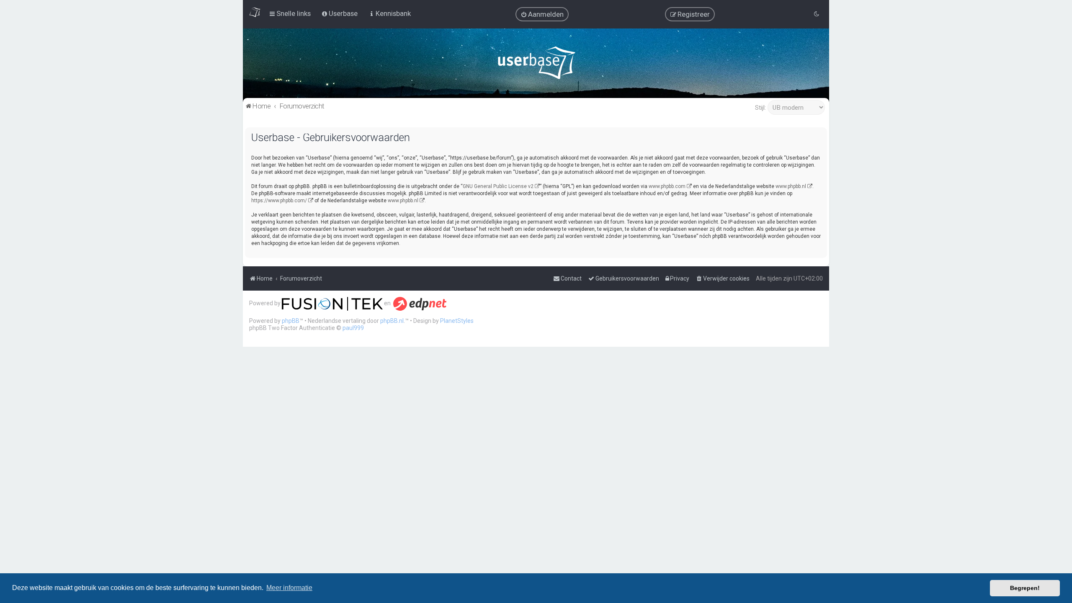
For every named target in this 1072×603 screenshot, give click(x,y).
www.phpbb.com (667, 186)
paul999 (353, 328)
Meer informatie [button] (289, 587)
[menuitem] (542, 14)
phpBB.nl (392, 320)
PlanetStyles (457, 320)
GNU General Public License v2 (498, 186)
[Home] (536, 64)
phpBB (290, 320)
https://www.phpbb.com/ (279, 201)
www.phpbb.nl (791, 186)
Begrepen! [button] (1025, 588)
